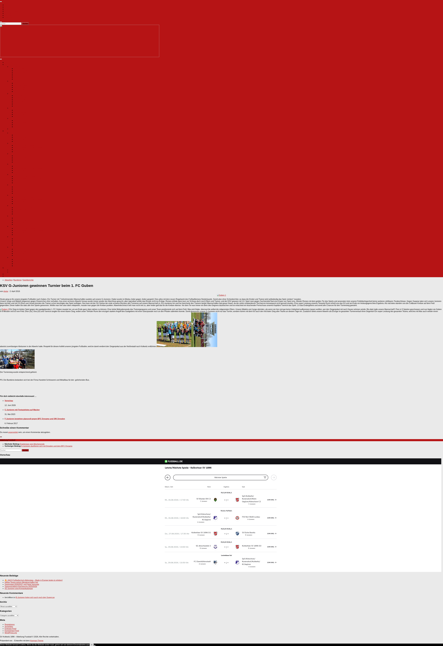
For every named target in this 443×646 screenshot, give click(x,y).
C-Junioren (13, 164)
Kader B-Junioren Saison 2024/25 (28, 145)
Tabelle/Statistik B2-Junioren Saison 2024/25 (32, 158)
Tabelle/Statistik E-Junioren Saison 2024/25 (32, 210)
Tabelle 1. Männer (21, 73)
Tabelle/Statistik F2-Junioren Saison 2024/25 (32, 251)
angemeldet (13, 432)
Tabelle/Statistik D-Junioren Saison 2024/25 (32, 199)
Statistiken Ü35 (20, 98)
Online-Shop (10, 9)
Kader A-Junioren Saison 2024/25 (28, 135)
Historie (8, 276)
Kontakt (8, 268)
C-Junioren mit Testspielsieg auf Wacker (22, 410)
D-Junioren (13, 195)
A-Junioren (13, 133)
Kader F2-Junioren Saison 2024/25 (28, 249)
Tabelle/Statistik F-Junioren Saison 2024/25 (31, 241)
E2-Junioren (14, 216)
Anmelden (9, 627)
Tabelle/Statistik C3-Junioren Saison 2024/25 (32, 189)
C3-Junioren (14, 185)
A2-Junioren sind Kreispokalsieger (19, 589)
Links (7, 274)
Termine (17, 77)
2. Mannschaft (15, 81)
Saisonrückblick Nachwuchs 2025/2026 (21, 586)
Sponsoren (18, 79)
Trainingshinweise (21, 266)
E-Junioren (13, 206)
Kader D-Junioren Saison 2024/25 (28, 197)
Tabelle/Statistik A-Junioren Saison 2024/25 (31, 137)
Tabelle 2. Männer (21, 87)
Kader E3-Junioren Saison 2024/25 (28, 228)
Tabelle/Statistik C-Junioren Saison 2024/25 (32, 168)
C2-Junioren (14, 174)
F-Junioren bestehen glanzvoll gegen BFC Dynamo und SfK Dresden (35, 419)
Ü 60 (11, 118)
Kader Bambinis (20, 259)
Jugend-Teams (11, 131)
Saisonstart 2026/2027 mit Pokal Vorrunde (22, 584)
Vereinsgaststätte (12, 11)
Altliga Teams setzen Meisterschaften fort (21, 582)
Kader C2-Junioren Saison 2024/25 (28, 176)
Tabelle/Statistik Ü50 (22, 112)
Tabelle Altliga (19, 102)
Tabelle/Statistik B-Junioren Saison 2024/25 (32, 147)
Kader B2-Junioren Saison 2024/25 (28, 156)
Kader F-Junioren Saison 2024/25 (28, 239)
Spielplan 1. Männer (22, 71)
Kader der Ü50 (20, 110)
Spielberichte (19, 75)
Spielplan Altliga (20, 100)
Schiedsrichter (15, 129)
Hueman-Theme (36, 641)
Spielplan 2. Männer (22, 85)
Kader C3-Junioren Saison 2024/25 (28, 187)
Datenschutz (10, 15)
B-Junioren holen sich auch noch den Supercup (35, 597)
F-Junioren (13, 237)
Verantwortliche (15, 270)
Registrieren (10, 624)
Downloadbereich (12, 17)
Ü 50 (11, 108)
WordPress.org (11, 633)
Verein (7, 7)
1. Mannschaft (15, 67)
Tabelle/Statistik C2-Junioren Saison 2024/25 (32, 179)
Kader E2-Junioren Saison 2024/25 (28, 218)
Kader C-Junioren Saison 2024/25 (28, 166)
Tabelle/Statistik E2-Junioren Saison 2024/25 (32, 220)
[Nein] (95, 645)
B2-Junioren (14, 154)
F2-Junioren (14, 247)
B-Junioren (13, 143)
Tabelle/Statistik (20, 123)
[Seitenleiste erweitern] (1, 436)
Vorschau (9, 401)
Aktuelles (8, 62)
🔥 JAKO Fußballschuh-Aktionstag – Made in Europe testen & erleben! (34, 580)
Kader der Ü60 (20, 120)
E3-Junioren (14, 226)
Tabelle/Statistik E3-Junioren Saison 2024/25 (32, 230)
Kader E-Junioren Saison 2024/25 (28, 208)
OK (92, 645)
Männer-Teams (11, 64)
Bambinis (13, 257)
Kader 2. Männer (20, 83)
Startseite (8, 5)
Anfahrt (12, 272)
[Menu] (1, 1)
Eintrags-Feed (10, 629)
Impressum (9, 13)
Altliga (11, 94)
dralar (5, 291)
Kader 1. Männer (20, 69)
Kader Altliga (19, 96)
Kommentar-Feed (12, 631)
